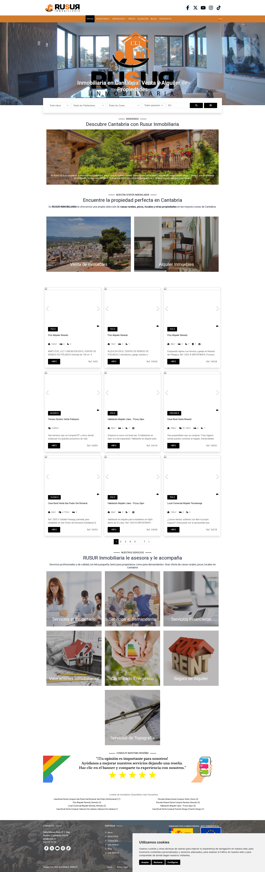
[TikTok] (218, 7)
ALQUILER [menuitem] (143, 19)
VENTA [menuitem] (131, 19)
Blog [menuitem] (154, 19)
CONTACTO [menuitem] (165, 19)
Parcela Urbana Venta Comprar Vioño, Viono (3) (178, 799)
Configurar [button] (173, 862)
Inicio (110, 832)
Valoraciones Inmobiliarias (74, 678)
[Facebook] (187, 7)
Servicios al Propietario (74, 619)
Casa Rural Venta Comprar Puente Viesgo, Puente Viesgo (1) (178, 809)
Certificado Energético (132, 678)
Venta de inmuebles (88, 264)
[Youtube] (203, 7)
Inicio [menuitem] (90, 19)
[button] (59, 105)
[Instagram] (211, 7)
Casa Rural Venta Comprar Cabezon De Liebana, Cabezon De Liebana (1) (87, 809)
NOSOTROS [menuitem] (102, 19)
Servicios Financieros (191, 619)
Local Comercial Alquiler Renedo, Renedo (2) (87, 805)
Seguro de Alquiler (191, 678)
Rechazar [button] (158, 862)
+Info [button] (54, 361)
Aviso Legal (122, 867)
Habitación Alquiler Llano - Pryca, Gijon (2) (178, 805)
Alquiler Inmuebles (176, 264)
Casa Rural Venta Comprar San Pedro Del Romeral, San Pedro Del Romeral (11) (87, 799)
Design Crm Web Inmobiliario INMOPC (60, 867)
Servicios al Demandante (132, 619)
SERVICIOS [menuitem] (118, 19)
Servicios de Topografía (132, 738)
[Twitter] (195, 7)
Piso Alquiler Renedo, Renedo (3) (87, 802)
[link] (220, 19)
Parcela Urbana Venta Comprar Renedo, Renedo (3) (178, 802)
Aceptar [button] (145, 862)
